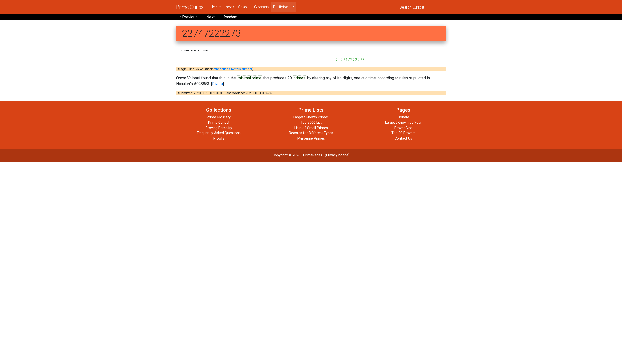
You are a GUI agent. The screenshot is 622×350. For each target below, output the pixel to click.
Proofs (218, 138)
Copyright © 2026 (286, 155)
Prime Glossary (219, 117)
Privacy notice (337, 155)
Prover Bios (403, 128)
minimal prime (249, 78)
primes (299, 78)
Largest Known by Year (403, 123)
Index (229, 7)
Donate (403, 117)
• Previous (189, 17)
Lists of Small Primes (311, 128)
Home (215, 7)
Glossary (261, 7)
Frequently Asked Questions (219, 133)
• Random (229, 17)
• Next (209, 17)
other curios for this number (232, 69)
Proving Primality (219, 128)
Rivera (217, 83)
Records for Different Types (311, 133)
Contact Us (403, 138)
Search (244, 7)
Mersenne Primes (311, 138)
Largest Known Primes (311, 117)
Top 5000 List (311, 123)
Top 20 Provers (403, 133)
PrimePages (312, 155)
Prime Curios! (190, 7)
